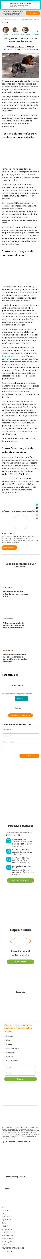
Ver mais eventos (20, 880)
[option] (6, 31)
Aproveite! (33, 13)
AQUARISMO (6, 1220)
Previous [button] (3, 31)
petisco (19, 305)
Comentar (29, 756)
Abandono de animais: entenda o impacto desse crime (15, 594)
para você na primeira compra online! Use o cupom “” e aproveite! (12, 13)
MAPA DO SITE (7, 1251)
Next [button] (37, 31)
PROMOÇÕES (7, 1242)
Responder (21, 698)
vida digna (27, 431)
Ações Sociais (8, 587)
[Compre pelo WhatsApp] (20, 1160)
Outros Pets (8, 619)
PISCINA (5, 1226)
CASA (4, 1223)
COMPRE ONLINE (8, 1232)
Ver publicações (9, 547)
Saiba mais (20, 962)
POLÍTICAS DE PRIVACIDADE (13, 1248)
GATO (4, 1214)
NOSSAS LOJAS (7, 1239)
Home (4, 1207)
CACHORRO (6, 1210)
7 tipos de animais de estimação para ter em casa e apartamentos (14, 625)
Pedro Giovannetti (20, 951)
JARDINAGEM (7, 1229)
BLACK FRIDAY (7, 1235)
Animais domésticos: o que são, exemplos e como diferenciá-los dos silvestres (15, 658)
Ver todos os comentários (20, 715)
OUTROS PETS (7, 1217)
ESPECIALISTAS (8, 1245)
